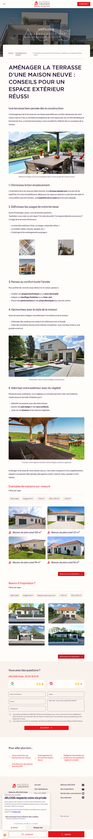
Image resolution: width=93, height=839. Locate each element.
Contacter (29, 834)
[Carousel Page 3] (47, 374)
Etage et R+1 (28, 499)
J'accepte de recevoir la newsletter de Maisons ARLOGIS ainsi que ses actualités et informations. (48, 721)
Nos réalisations (41, 789)
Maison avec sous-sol (46, 595)
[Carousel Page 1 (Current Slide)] (44, 374)
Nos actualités (40, 793)
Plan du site (64, 816)
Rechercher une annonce (70, 793)
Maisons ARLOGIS (67, 785)
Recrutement (65, 798)
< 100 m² (41, 499)
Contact (83, 4)
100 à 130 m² (54, 499)
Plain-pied (14, 499)
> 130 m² (67, 499)
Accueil (11, 53)
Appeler (68, 834)
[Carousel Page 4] (48, 374)
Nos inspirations (67, 789)
